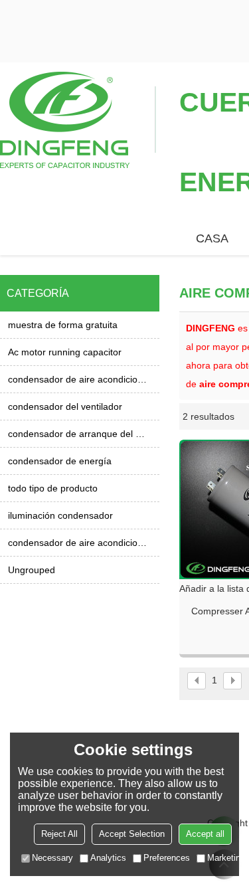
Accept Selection (132, 834)
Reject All (59, 834)
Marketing (226, 858)
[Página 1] (196, 680)
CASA (212, 238)
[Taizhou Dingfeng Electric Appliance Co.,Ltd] (78, 118)
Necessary (52, 858)
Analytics (108, 858)
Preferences (166, 858)
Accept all (205, 834)
